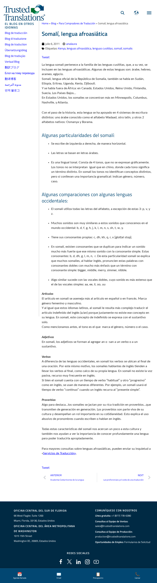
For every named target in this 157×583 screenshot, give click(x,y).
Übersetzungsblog (16, 50)
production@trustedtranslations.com (115, 536)
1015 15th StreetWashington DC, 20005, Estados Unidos (35, 538)
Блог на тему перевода (19, 73)
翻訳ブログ (12, 67)
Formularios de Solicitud (137, 542)
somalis (127, 48)
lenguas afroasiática (79, 48)
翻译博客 (10, 79)
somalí (118, 48)
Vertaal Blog (12, 61)
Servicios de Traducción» (59, 453)
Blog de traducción (16, 33)
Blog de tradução (15, 56)
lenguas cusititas (102, 48)
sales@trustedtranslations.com (112, 526)
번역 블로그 (12, 90)
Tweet (46, 57)
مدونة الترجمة (13, 84)
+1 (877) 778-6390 (121, 515)
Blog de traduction (16, 44)
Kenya (62, 48)
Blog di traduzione (15, 38)
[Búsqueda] (122, 13)
